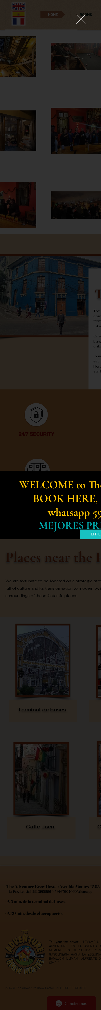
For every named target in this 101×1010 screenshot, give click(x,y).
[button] (81, 19)
